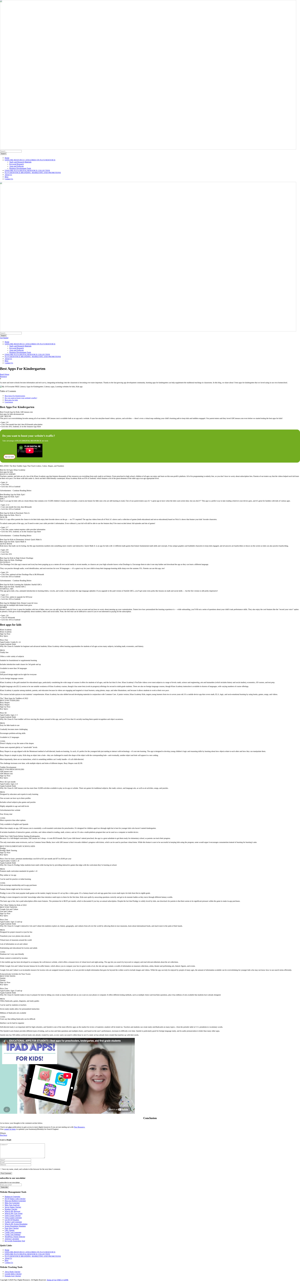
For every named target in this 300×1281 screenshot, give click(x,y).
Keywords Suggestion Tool (15, 1241)
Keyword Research (16, 164)
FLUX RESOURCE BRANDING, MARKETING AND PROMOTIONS (33, 173)
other (10, 1127)
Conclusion (9, 402)
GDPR (65, 1280)
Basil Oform (4, 374)
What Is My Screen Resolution (16, 1224)
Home (7, 158)
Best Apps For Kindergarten (15, 396)
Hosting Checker (11, 1209)
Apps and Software (16, 166)
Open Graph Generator (13, 1218)
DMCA (60, 1280)
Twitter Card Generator (13, 1222)
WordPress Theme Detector (15, 1237)
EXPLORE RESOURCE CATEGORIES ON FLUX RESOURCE (30, 160)
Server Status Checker (13, 1207)
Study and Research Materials (20, 162)
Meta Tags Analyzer (12, 1205)
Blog (6, 177)
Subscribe (4, 1187)
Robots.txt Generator (12, 1197)
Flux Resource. (79, 1127)
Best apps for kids (11, 400)
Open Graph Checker (13, 1216)
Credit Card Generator (13, 1232)
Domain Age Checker (13, 1276)
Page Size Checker (12, 1228)
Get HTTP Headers (12, 1220)
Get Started (4, 338)
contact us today (10, 1129)
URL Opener (9, 1230)
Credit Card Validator (13, 1235)
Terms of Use (52, 1280)
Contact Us (9, 179)
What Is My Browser (12, 1211)
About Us (8, 175)
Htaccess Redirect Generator (15, 1201)
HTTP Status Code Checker (15, 1199)
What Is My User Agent (13, 1213)
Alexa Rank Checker (12, 1272)
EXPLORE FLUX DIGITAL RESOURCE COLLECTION (27, 170)
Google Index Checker (13, 1274)
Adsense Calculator (12, 1239)
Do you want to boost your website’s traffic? (21, 398)
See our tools (9, 457)
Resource (3, 377)
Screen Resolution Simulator (15, 1226)
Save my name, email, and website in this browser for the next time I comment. (31, 1169)
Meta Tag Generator (12, 1203)
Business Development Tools (20, 168)
